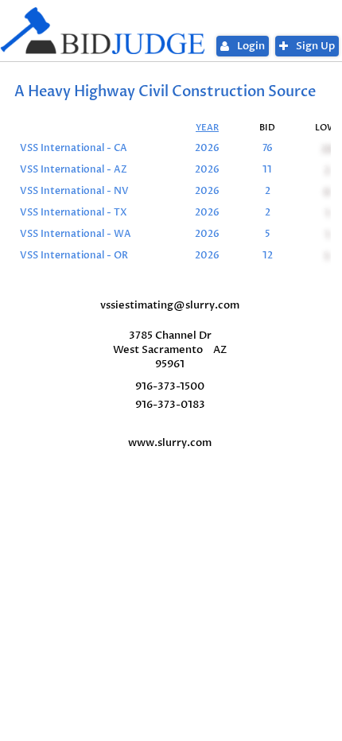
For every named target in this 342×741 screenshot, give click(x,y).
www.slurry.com (170, 443)
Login (251, 46)
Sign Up (315, 46)
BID (267, 128)
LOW (325, 128)
